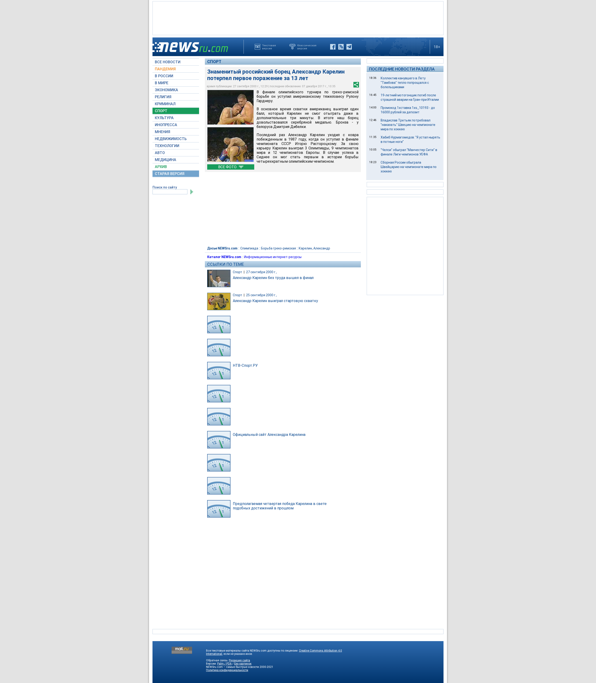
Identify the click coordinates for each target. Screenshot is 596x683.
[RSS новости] (341, 47)
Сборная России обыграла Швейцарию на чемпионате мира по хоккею (409, 167)
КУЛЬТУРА (164, 118)
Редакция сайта (239, 660)
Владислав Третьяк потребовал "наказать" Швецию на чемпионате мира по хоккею (408, 124)
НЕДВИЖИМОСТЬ (171, 139)
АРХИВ (161, 167)
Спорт (214, 61)
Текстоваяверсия (269, 47)
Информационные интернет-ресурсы (272, 257)
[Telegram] (349, 47)
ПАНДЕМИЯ (165, 69)
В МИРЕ (161, 83)
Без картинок (242, 663)
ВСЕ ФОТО (227, 167)
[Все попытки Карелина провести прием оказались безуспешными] (230, 144)
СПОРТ (161, 111)
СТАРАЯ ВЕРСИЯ (169, 174)
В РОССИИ (164, 76)
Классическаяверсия (306, 47)
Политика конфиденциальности (227, 670)
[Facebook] (332, 47)
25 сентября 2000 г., (261, 295)
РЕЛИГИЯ (163, 97)
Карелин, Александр (314, 248)
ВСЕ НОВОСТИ (167, 62)
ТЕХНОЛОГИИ (167, 146)
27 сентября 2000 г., (261, 272)
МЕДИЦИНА (165, 160)
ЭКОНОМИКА (166, 90)
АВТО (160, 153)
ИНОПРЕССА (166, 125)
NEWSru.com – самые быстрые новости (232, 667)
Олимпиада (249, 248)
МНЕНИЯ (162, 132)
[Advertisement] (298, 18)
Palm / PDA (224, 663)
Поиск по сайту (164, 187)
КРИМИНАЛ (165, 104)
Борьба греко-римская (278, 248)
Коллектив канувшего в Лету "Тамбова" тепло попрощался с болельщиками (405, 82)
